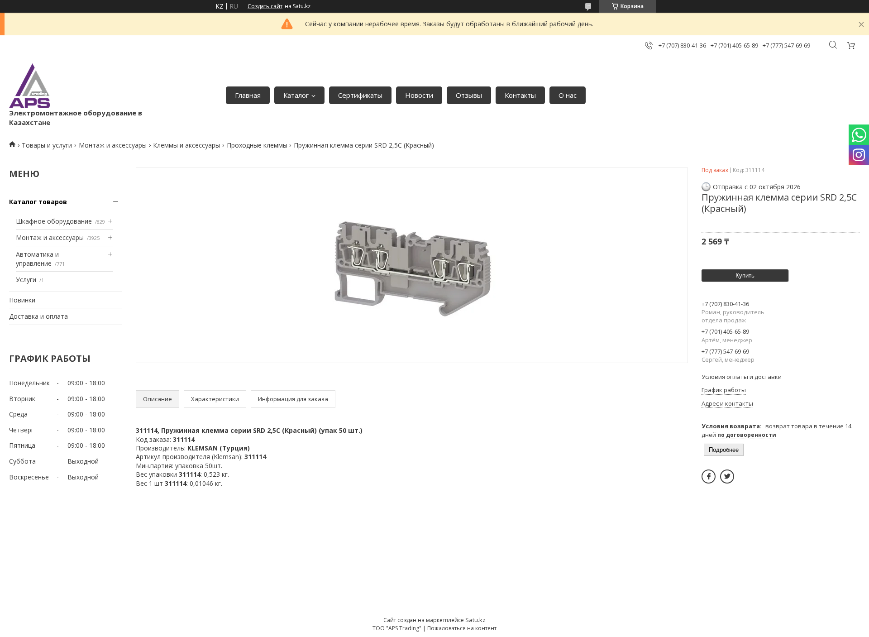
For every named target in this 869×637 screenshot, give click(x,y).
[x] (727, 476)
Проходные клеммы (257, 145)
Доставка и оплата (38, 316)
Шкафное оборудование (54, 221)
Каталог (296, 95)
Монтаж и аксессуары (113, 145)
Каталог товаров (38, 201)
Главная (248, 95)
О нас (568, 95)
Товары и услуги (47, 145)
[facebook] (709, 476)
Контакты (520, 95)
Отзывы (469, 95)
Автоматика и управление (37, 259)
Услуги (26, 279)
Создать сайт (265, 6)
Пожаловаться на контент (462, 628)
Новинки (22, 300)
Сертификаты (360, 95)
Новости (419, 95)
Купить (744, 275)
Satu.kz (475, 620)
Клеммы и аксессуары (186, 145)
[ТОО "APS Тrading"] (29, 85)
